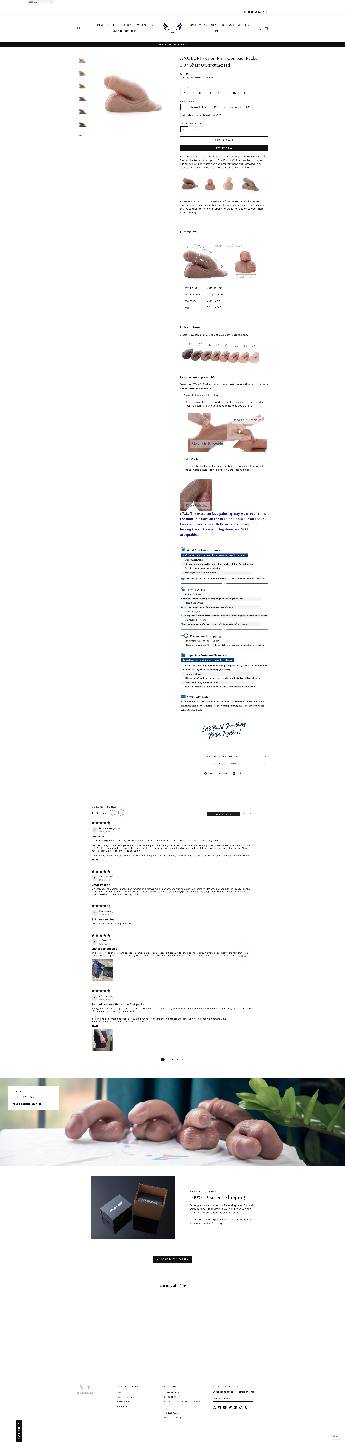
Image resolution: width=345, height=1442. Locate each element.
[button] (102, 970)
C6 (226, 93)
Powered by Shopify (172, 1418)
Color (185, 87)
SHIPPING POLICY (173, 1392)
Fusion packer (217, 156)
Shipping (184, 77)
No (184, 107)
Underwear (198, 24)
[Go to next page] (187, 1059)
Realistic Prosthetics (125, 31)
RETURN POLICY (173, 1397)
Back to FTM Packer (174, 1259)
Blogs (219, 31)
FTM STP (126, 24)
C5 (218, 93)
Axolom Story (238, 24)
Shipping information (224, 756)
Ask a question (224, 764)
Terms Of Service (125, 1397)
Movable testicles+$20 (204, 107)
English (38, 2)
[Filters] (244, 814)
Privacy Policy (123, 1401)
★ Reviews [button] (19, 1431)
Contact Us (121, 1406)
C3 (201, 93)
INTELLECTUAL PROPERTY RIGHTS (182, 1401)
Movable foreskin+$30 (236, 107)
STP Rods (217, 24)
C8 (243, 93)
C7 (234, 93)
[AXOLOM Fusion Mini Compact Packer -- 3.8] (87, 1360)
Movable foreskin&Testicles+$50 (202, 115)
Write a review (223, 814)
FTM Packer (106, 24)
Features (187, 101)
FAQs (118, 1392)
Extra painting (192, 124)
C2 (192, 93)
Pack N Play (145, 24)
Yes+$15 (196, 129)
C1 (184, 93)
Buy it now (224, 148)
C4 (209, 93)
